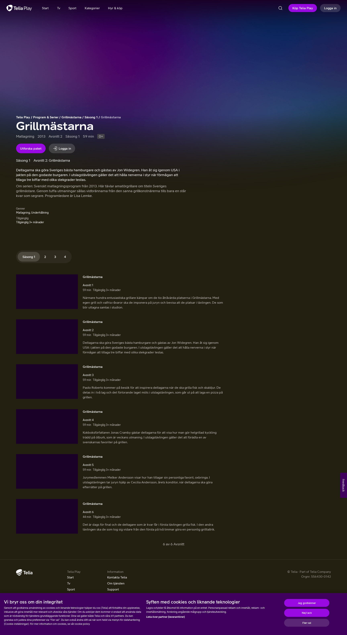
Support (113, 589)
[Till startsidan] (19, 8)
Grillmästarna (71, 117)
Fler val (306, 622)
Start (70, 577)
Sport (71, 589)
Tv (68, 583)
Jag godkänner (307, 602)
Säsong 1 (91, 117)
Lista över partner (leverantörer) (165, 616)
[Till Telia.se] (24, 572)
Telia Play (23, 117)
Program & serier (45, 117)
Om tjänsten (116, 583)
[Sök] (280, 8)
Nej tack (307, 612)
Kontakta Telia (117, 577)
